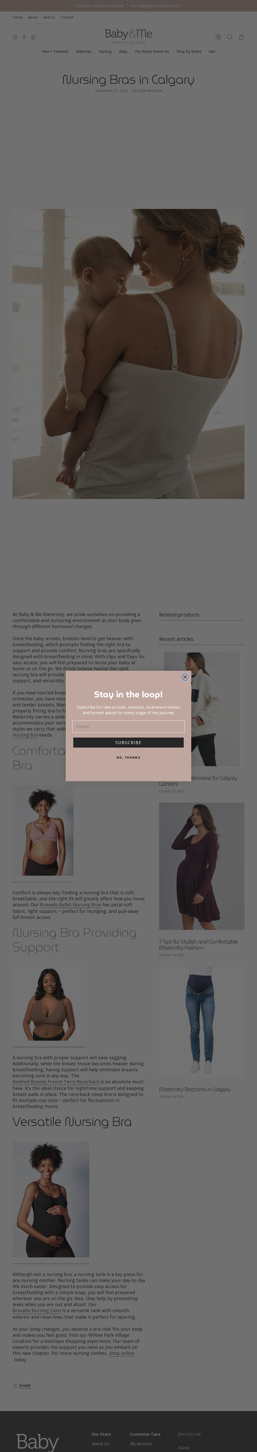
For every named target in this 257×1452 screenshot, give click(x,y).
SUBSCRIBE (128, 742)
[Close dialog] (185, 677)
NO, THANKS (129, 757)
